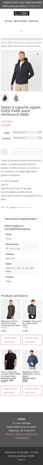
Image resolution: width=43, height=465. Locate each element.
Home (4, 42)
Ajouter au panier (26, 151)
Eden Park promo (16, 42)
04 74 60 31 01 (33, 6)
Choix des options (10, 339)
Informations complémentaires (21, 218)
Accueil (8, 20)
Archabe (34, 452)
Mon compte (20, 20)
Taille (7, 132)
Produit (7, 138)
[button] (38, 54)
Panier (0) (33, 20)
